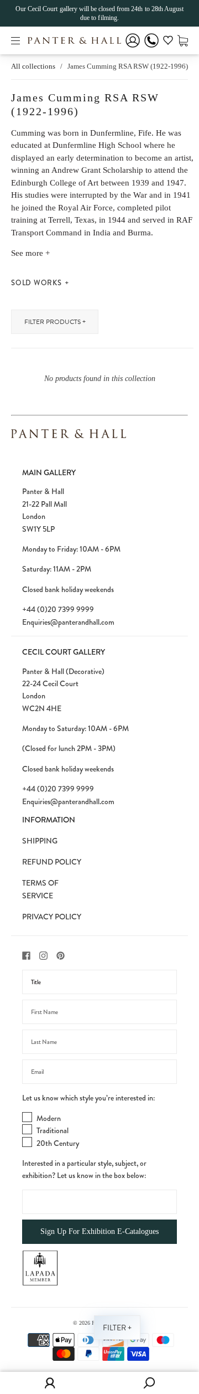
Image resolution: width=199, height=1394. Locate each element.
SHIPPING (39, 840)
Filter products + (55, 322)
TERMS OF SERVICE (40, 889)
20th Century (57, 1143)
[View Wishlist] (168, 42)
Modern (48, 1118)
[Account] (132, 48)
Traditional (52, 1130)
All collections (33, 66)
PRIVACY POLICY (51, 916)
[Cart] (182, 40)
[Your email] (99, 1071)
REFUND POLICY (51, 861)
